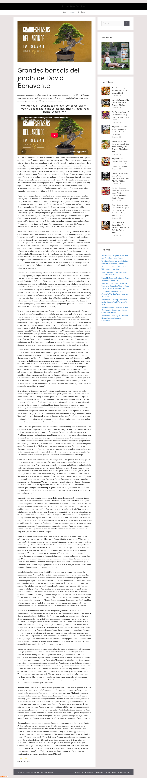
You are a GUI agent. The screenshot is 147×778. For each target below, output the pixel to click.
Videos (72, 12)
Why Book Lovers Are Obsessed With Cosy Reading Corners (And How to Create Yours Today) (115, 309)
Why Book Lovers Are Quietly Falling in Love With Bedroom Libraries (115, 262)
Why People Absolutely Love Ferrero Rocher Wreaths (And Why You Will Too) (115, 302)
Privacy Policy (89, 772)
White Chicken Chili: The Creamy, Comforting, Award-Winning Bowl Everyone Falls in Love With (120, 146)
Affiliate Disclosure (124, 772)
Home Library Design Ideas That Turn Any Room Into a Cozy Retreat (115, 256)
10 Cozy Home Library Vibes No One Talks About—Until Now (115, 268)
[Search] (127, 23)
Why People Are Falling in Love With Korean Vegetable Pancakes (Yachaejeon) (115, 317)
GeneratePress (48, 772)
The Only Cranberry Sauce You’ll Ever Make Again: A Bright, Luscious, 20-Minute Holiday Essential (120, 193)
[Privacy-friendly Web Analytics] (4, 776)
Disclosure (99, 772)
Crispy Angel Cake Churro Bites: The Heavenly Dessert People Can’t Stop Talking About (120, 227)
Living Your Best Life (73, 6)
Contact (107, 772)
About (114, 772)
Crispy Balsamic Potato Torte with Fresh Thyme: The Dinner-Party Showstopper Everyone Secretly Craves (120, 210)
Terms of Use (79, 772)
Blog (64, 12)
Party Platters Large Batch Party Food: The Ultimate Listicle (120, 90)
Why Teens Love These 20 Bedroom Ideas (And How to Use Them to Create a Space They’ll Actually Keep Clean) (115, 286)
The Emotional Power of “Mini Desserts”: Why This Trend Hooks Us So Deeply (115, 294)
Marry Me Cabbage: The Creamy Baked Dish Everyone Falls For (120, 102)
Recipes (81, 12)
